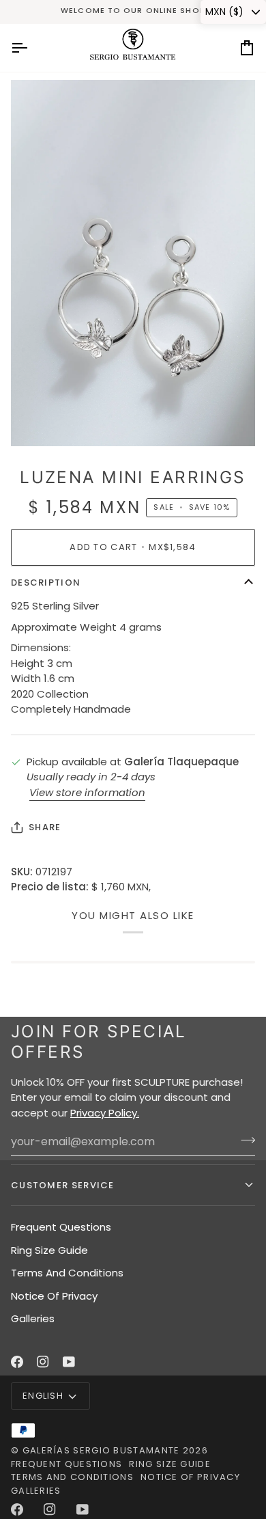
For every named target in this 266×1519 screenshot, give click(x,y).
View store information (87, 792)
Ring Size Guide (49, 1250)
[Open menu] (31, 48)
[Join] (244, 1140)
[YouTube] (69, 1362)
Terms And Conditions (67, 1272)
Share (45, 827)
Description (45, 582)
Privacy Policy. (104, 1113)
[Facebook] (17, 1362)
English (43, 1395)
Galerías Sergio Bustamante (101, 1450)
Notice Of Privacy (54, 1296)
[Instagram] (43, 1362)
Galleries (33, 1318)
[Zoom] (36, 421)
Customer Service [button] (63, 1185)
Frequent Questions (61, 1227)
